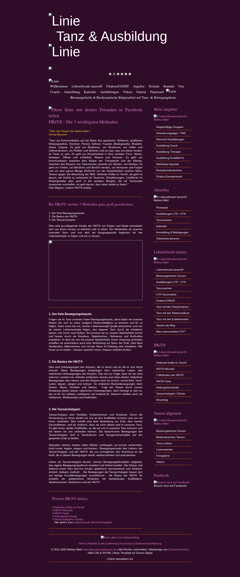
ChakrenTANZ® (117, 86)
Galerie (141, 91)
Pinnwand (157, 91)
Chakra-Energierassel (169, 176)
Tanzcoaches (164, 219)
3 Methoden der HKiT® (170, 375)
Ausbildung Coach (167, 145)
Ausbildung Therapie (168, 151)
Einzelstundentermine (169, 170)
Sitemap (113, 543)
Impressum (126, 543)
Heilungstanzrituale (65, 516)
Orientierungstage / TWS (171, 133)
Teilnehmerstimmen (167, 238)
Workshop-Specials (167, 164)
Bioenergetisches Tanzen (171, 275)
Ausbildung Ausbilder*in (170, 157)
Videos (127, 91)
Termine (154, 86)
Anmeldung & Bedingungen (172, 232)
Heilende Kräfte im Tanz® (69, 507)
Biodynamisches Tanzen (170, 437)
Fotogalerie (163, 455)
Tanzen (159, 413)
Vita (181, 86)
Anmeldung (72, 91)
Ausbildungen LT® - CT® (171, 213)
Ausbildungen (109, 91)
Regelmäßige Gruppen (169, 126)
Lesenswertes (164, 449)
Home (82, 543)
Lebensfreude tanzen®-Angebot (93, 522)
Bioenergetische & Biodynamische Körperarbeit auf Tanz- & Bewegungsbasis (113, 97)
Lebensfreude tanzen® (87, 86)
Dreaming (162, 399)
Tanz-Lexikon (164, 443)
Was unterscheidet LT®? (170, 331)
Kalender (90, 91)
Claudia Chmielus (178, 549)
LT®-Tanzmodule (166, 294)
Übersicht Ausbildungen (170, 139)
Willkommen (59, 86)
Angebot (139, 86)
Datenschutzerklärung (148, 543)
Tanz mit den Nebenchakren (173, 312)
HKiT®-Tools (61, 513)
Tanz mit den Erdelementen (172, 319)
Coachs (55, 91)
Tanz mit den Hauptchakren (172, 306)
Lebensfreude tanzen (170, 251)
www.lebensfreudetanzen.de (99, 549)
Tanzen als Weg (165, 325)
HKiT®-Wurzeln (63, 510)
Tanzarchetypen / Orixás (68, 519)
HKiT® (160, 344)
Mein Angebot (165, 109)
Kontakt (169, 86)
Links (102, 543)
